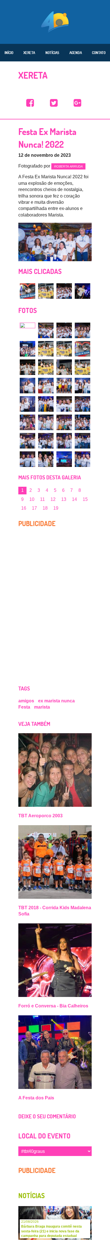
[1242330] (82, 422)
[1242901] (82, 291)
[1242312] (46, 349)
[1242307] (27, 330)
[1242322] (82, 385)
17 (34, 508)
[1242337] (64, 459)
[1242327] (27, 422)
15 (85, 499)
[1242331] (27, 441)
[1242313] (46, 291)
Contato (98, 52)
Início (9, 52)
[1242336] (46, 459)
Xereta (29, 52)
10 (31, 499)
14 (74, 499)
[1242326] (82, 404)
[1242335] (27, 459)
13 (63, 499)
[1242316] (46, 367)
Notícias (52, 52)
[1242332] (46, 441)
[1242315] (27, 367)
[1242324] (46, 404)
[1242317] (64, 367)
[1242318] (82, 367)
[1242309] (64, 291)
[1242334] (82, 441)
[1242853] (27, 291)
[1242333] (64, 441)
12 (53, 499)
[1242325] (64, 404)
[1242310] (82, 330)
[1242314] (82, 349)
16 (23, 508)
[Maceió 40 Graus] (55, 21)
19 (55, 508)
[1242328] (46, 422)
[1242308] (46, 330)
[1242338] (82, 459)
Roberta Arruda (68, 166)
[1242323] (27, 404)
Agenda (75, 52)
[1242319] (27, 385)
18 (45, 508)
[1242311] (27, 349)
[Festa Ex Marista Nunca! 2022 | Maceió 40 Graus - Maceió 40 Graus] (30, 103)
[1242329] (64, 422)
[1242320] (46, 385)
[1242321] (64, 385)
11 (42, 499)
